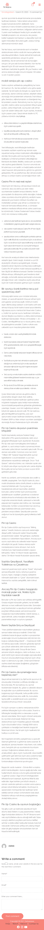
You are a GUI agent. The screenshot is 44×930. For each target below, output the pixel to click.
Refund (24, 924)
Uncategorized (8, 12)
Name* (4, 874)
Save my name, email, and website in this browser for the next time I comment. (22, 865)
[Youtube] (26, 927)
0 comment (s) (36, 12)
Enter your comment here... (12, 896)
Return (15, 924)
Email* (4, 885)
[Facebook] (18, 927)
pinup (22, 116)
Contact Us (34, 924)
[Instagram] (22, 927)
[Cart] (32, 4)
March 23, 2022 (22, 12)
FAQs (8, 924)
